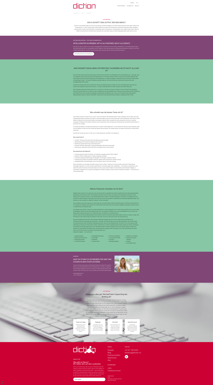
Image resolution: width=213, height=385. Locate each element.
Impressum (111, 376)
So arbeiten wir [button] (130, 5)
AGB (109, 377)
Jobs (109, 368)
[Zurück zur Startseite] (84, 6)
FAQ (109, 360)
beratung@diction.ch (78, 273)
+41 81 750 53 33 (77, 275)
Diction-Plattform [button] (121, 5)
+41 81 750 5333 (131, 350)
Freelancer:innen (114, 371)
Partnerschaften (114, 355)
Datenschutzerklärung (115, 379)
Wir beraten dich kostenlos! (84, 54)
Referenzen (112, 358)
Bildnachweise (112, 380)
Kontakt (132, 2)
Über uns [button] (137, 5)
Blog (109, 353)
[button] (2, 382)
